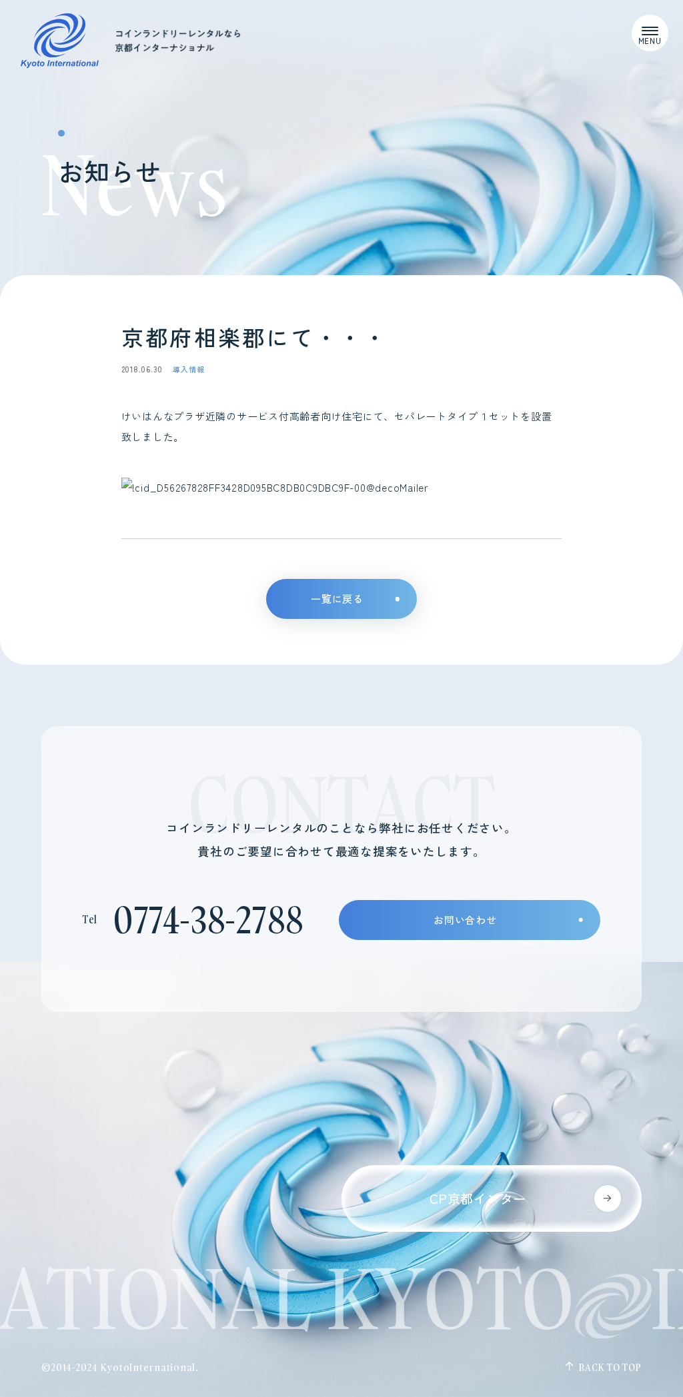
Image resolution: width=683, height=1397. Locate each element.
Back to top (610, 1367)
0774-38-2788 (208, 920)
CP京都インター (478, 1198)
